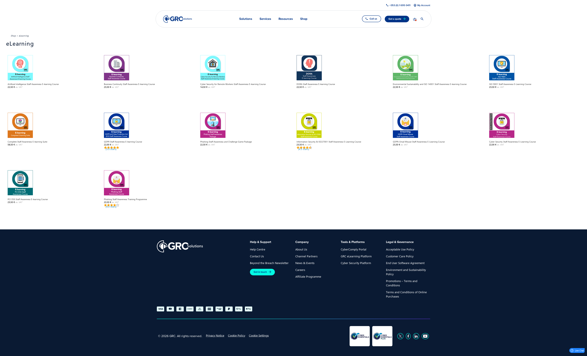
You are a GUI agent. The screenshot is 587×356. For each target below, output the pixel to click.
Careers (300, 270)
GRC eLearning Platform (356, 256)
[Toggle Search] (422, 19)
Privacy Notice (215, 335)
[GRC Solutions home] (201, 246)
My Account (423, 5)
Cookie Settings (259, 335)
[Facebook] (408, 336)
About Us (301, 249)
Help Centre (257, 249)
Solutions (245, 18)
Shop (303, 18)
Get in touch (260, 272)
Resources (286, 18)
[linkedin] (416, 336)
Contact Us (257, 256)
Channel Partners (306, 256)
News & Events (304, 263)
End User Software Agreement (405, 263)
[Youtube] (425, 336)
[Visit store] (415, 19)
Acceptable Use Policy (400, 249)
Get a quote (394, 19)
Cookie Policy (236, 335)
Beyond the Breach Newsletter (269, 263)
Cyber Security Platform (356, 263)
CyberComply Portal (353, 249)
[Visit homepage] (177, 19)
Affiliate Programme (308, 276)
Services (265, 18)
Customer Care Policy (399, 256)
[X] (400, 336)
